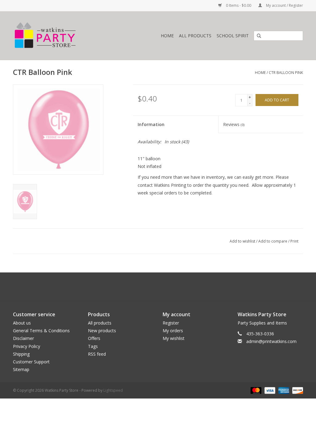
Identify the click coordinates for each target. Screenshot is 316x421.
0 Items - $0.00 (238, 5)
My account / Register (284, 5)
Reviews (233, 124)
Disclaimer (23, 338)
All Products (195, 36)
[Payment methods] (255, 390)
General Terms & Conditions (41, 330)
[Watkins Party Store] (63, 36)
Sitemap (21, 369)
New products (102, 330)
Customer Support (31, 362)
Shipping (21, 354)
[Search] (257, 36)
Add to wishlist (242, 241)
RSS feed (97, 354)
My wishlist (174, 338)
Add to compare (273, 241)
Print (294, 241)
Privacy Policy (26, 346)
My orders (173, 330)
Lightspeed (113, 390)
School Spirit (233, 36)
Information (151, 124)
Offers (94, 338)
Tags (93, 346)
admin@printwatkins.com (271, 341)
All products (99, 323)
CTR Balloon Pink (286, 72)
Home (167, 36)
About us (22, 323)
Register (171, 323)
